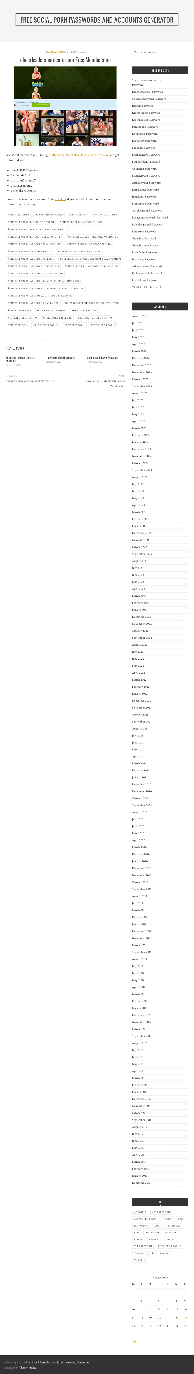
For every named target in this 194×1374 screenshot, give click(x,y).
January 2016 (139, 1176)
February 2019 (140, 917)
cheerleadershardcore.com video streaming (40, 295)
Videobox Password (144, 239)
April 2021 (138, 757)
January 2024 (140, 526)
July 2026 (137, 323)
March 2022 (139, 680)
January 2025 (140, 442)
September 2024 (142, 470)
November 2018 (141, 938)
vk (152, 1253)
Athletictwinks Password (147, 267)
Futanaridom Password (146, 162)
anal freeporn (19, 214)
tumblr (139, 1253)
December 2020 (141, 785)
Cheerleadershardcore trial (79, 251)
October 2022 (140, 631)
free (181, 1219)
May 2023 (138, 582)
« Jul (134, 1342)
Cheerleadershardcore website (31, 258)
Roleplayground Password (147, 225)
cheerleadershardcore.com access (33, 266)
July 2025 (137, 400)
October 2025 (140, 379)
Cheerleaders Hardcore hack (81, 222)
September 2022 (142, 638)
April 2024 (138, 505)
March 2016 (139, 1162)
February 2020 (141, 854)
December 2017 (141, 1015)
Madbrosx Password (144, 232)
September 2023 (142, 554)
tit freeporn (17, 325)
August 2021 (139, 729)
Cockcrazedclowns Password (102, 357)
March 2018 (139, 994)
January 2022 (140, 694)
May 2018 (138, 980)
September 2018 (142, 952)
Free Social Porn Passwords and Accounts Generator (57, 1363)
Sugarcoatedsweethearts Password (20, 359)
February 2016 (140, 1169)
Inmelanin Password (144, 197)
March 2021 (139, 764)
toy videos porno (103, 325)
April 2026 (138, 344)
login (158, 1225)
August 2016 (139, 1127)
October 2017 (140, 1029)
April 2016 (138, 1155)
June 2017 (138, 1057)
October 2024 (140, 463)
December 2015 (141, 1183)
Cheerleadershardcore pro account (34, 244)
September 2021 (142, 722)
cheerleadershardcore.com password (35, 273)
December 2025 (141, 365)
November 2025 (142, 372)
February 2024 (141, 519)
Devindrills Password (145, 134)
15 (176, 1309)
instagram (141, 1225)
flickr (167, 1219)
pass (137, 1232)
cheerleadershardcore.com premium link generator (46, 288)
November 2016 (141, 1106)
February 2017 (140, 1085)
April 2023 (138, 589)
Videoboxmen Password (146, 246)
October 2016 (140, 1113)
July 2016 (137, 1134)
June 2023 (138, 575)
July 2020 (137, 819)
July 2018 (137, 966)
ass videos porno (106, 214)
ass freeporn (78, 214)
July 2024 (137, 484)
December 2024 (141, 449)
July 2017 (137, 1050)
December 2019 (141, 868)
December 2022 (141, 617)
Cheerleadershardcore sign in (30, 251)
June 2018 (138, 973)
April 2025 (138, 421)
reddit (153, 1239)
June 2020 (138, 826)
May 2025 (138, 414)
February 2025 (141, 435)
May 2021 (138, 750)
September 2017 (142, 1036)
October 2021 (140, 715)
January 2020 (140, 861)
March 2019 (139, 910)
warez (164, 1253)
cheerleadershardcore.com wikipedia (92, 303)
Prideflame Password (145, 253)
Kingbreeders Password (146, 113)
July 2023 (137, 568)
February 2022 (141, 687)
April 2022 (138, 673)
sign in (168, 1239)
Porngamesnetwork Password (150, 218)
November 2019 (141, 875)
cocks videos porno (51, 310)
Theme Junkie (27, 1368)
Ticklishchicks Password (146, 287)
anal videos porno (49, 214)
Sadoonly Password (143, 148)
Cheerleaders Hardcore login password (37, 229)
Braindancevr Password (146, 155)
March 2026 (139, 351)
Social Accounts (56, 52)
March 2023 (139, 596)
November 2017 (141, 1022)
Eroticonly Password (144, 141)
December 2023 (141, 533)
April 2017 (138, 1071)
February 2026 (141, 358)
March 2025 (139, 428)
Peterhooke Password (145, 127)
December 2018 (141, 931)
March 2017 (139, 1078)
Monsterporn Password (146, 176)
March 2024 (139, 512)
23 (185, 1318)
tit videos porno (45, 325)
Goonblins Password (144, 169)
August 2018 (139, 959)
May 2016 (138, 1148)
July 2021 (137, 736)
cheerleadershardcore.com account (92, 266)
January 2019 (139, 924)
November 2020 (142, 792)
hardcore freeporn (57, 317)
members (174, 1225)
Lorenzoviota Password (146, 120)
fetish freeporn (84, 310)
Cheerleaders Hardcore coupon (31, 222)
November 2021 (141, 708)
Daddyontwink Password (147, 274)
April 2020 (138, 840)
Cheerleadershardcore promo (89, 244)
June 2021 (138, 743)
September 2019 (142, 889)
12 (150, 1309)
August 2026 (139, 316)
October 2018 (140, 945)
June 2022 (138, 659)
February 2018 (140, 1001)
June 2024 (138, 491)
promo (138, 1239)
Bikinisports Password (145, 204)
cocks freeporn (19, 310)
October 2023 (140, 547)
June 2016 (138, 1141)
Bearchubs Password (144, 260)
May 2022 (138, 666)
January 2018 (139, 1008)
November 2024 (142, 456)
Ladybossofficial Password (60, 357)
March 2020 (139, 847)
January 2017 (139, 1092)
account (140, 1212)
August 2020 (139, 812)
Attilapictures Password (146, 183)
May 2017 (138, 1064)
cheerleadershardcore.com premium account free (44, 281)
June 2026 (138, 330)
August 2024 (139, 477)
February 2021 (140, 771)
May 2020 (138, 833)
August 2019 (139, 896)
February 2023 (140, 603)
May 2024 (138, 498)
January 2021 (139, 778)
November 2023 (142, 540)
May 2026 (138, 337)
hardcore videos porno (95, 317)
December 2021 (141, 701)
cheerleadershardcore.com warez (33, 303)
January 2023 (140, 610)
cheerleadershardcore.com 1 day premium (90, 258)
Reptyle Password (142, 106)
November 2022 (142, 624)
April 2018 (138, 987)
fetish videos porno (22, 317)
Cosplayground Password (147, 211)
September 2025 (142, 386)
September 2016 (142, 1120)
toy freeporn (74, 325)
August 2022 (139, 645)
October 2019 (140, 882)
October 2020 (140, 798)
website (139, 1259)
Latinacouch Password (145, 190)
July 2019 (137, 903)
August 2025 (139, 393)
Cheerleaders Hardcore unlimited (93, 236)
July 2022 (137, 652)
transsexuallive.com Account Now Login (30, 381)
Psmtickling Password (145, 281)
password (152, 1232)
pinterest (171, 1232)
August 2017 (139, 1043)
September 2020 (142, 805)
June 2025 (138, 407)
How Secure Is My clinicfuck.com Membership (105, 383)
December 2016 (141, 1099)
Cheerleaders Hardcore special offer (35, 236)
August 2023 (139, 561)
